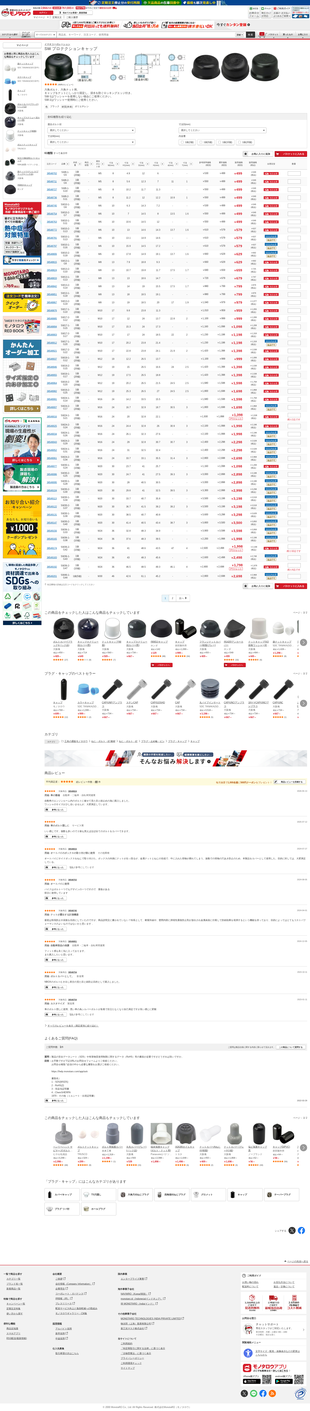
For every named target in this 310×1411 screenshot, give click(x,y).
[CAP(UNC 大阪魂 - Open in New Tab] (283, 690)
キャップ (195, 741)
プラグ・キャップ (177, 741)
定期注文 (57, 17)
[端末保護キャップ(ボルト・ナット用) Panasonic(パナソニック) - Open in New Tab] (161, 1134)
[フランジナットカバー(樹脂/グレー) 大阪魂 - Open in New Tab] (210, 629)
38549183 (52, 557)
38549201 (52, 576)
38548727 (52, 189)
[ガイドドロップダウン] (282, 14)
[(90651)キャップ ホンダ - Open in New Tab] (161, 629)
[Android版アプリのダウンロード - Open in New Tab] (290, 1380)
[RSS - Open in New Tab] (272, 1396)
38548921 (52, 351)
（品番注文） (26, 35)
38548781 (52, 238)
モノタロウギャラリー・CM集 (71, 1313)
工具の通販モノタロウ (76, 741)
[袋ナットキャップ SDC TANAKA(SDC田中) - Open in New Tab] (283, 629)
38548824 (52, 270)
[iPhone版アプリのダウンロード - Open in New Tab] (257, 1380)
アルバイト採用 (63, 1328)
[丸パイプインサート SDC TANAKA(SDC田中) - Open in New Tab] (210, 690)
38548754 (52, 213)
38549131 (52, 514)
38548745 (52, 205)
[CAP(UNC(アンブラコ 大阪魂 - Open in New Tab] (234, 690)
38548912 (52, 342)
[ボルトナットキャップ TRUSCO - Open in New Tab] (88, 1134)
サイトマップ (128, 1368)
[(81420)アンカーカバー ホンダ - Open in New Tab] (234, 629)
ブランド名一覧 (14, 1283)
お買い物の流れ (250, 1282)
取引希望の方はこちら (67, 1353)
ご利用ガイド (254, 1275)
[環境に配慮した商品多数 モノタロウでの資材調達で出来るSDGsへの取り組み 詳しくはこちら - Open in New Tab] (22, 624)
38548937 (52, 359)
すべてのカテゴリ (44, 35)
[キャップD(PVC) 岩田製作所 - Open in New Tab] (283, 1134)
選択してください (59, 130)
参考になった (58, 810)
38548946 (52, 367)
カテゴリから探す (10, 34)
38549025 (52, 426)
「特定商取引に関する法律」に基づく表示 (143, 1348)
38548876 (52, 310)
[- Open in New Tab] (252, 1302)
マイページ (39, 17)
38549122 (52, 506)
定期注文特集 (13, 1308)
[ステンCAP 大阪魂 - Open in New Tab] (137, 690)
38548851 (52, 294)
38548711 (52, 181)
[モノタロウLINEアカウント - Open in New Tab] (253, 1396)
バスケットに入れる (293, 154)
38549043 (52, 442)
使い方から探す (14, 1313)
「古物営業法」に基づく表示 (136, 1353)
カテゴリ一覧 (13, 1278)
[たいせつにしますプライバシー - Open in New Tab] (300, 1394)
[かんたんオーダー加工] (22, 412)
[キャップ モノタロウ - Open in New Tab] (64, 690)
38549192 (52, 567)
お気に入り (303, 34)
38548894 (52, 326)
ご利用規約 (126, 1343)
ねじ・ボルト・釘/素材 (103, 741)
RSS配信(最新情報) (16, 1338)
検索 (250, 34)
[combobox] (146, 35)
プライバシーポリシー (132, 1358)
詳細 (239, 35)
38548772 (52, 230)
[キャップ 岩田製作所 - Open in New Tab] (186, 629)
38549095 (52, 482)
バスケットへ (164, 665)
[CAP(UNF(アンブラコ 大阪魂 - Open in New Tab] (112, 690)
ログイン (43, 12)
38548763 (52, 221)
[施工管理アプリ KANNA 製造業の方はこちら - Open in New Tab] (22, 490)
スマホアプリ (13, 1333)
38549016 (52, 416)
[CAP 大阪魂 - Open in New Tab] (186, 690)
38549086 (52, 474)
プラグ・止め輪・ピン (153, 741)
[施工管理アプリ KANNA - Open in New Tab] (22, 463)
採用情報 (57, 1323)
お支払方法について (284, 1282)
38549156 (52, 530)
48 (96, 781)
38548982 (52, 391)
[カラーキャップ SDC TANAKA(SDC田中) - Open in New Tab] (88, 690)
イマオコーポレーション (57, 44)
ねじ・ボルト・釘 (128, 741)
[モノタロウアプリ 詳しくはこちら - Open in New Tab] (273, 1368)
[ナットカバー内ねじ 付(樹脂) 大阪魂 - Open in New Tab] (210, 1134)
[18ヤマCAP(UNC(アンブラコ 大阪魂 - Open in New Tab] (259, 690)
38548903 (52, 334)
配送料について (250, 1286)
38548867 (52, 302)
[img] (17, 12)
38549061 (52, 458)
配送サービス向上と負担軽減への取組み (76, 1308)
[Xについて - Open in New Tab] (244, 1396)
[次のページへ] (303, 642)
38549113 (52, 498)
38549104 (52, 490)
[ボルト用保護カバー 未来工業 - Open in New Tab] (112, 1134)
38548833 (52, 278)
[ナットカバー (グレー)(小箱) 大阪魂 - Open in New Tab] (234, 1134)
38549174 (52, 548)
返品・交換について (284, 1286)
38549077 (52, 466)
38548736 (52, 197)
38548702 (52, 173)
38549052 (52, 450)
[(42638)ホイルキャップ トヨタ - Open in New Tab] (186, 1134)
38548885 (52, 318)
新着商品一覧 (13, 1288)
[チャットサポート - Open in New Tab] (266, 12)
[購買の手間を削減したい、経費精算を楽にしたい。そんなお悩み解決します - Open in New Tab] (175, 758)
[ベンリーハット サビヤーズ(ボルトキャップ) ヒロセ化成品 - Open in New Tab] (64, 1134)
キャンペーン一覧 (15, 1303)
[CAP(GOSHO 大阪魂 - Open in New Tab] (161, 690)
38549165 (52, 539)
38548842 (52, 286)
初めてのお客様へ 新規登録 (75, 13)
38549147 (52, 522)
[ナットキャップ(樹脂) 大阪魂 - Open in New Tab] (112, 629)
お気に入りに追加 (261, 154)
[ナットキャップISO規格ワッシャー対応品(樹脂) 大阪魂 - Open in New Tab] (259, 629)
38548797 (52, 246)
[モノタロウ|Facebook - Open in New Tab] (263, 1396)
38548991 (52, 399)
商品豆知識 (12, 1328)
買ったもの (288, 34)
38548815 (52, 262)
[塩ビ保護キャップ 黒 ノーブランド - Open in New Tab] (259, 1134)
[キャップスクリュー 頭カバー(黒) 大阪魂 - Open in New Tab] (88, 629)
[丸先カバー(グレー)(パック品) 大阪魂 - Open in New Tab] (137, 1134)
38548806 (52, 254)
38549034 (52, 434)
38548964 (52, 383)
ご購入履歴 (72, 17)
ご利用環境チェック (131, 1363)
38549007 (52, 407)
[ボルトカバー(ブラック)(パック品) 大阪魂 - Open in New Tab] (64, 629)
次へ (181, 598)
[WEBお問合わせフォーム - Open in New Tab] (254, 12)
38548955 (52, 375)
